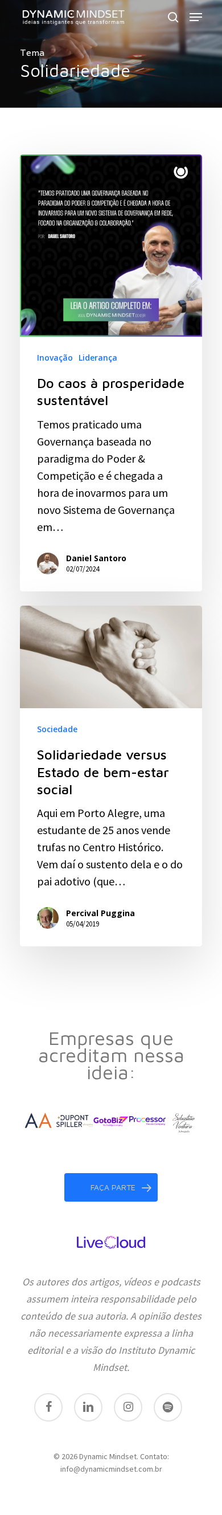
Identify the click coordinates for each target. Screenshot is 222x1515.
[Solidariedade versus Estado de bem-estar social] (111, 776)
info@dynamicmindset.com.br (111, 1469)
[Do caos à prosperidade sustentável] (111, 372)
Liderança (98, 357)
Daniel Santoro (96, 558)
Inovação (55, 357)
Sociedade (57, 729)
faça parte (113, 1187)
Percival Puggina (100, 913)
